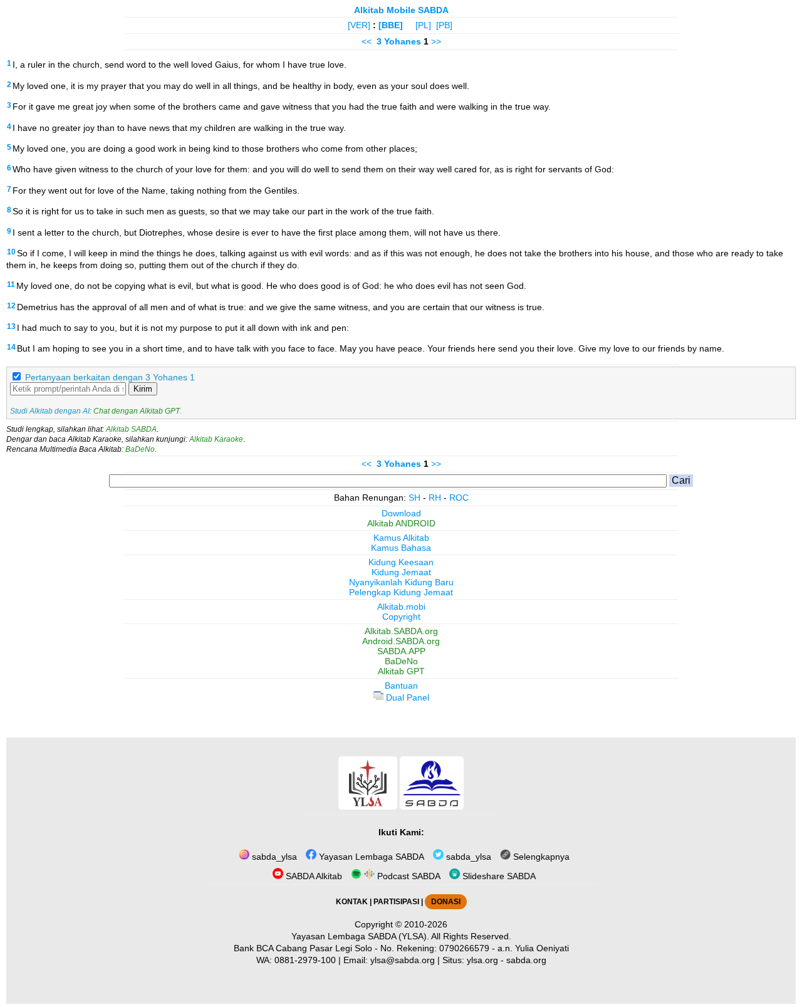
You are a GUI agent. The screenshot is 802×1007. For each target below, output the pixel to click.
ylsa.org (482, 960)
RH (435, 498)
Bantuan (401, 686)
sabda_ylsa (273, 857)
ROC (459, 498)
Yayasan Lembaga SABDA (370, 857)
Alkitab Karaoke (216, 439)
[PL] (423, 25)
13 (11, 326)
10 (11, 252)
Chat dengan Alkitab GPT (136, 411)
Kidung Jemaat (401, 572)
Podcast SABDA (407, 876)
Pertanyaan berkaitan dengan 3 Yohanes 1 (110, 377)
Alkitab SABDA (131, 429)
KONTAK (352, 901)
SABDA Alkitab (312, 876)
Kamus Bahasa (401, 548)
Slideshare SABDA (498, 876)
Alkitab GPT (401, 671)
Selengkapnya (540, 857)
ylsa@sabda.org (402, 960)
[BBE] (390, 25)
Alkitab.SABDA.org (401, 631)
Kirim (142, 389)
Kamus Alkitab (401, 538)
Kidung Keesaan (401, 562)
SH (414, 498)
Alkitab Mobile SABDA (401, 10)
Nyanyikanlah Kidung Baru (401, 582)
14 (11, 347)
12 (11, 306)
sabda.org (526, 960)
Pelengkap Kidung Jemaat (401, 592)
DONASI (446, 901)
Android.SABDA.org (401, 641)
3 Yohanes (399, 41)
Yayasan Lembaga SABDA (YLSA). (360, 936)
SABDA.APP (401, 651)
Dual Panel (406, 697)
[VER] (359, 25)
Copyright (401, 617)
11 (11, 284)
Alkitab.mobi (401, 607)
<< (367, 41)
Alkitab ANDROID (401, 523)
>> (436, 41)
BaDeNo (140, 449)
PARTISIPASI (396, 901)
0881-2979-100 (305, 960)
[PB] (444, 25)
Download (401, 513)
